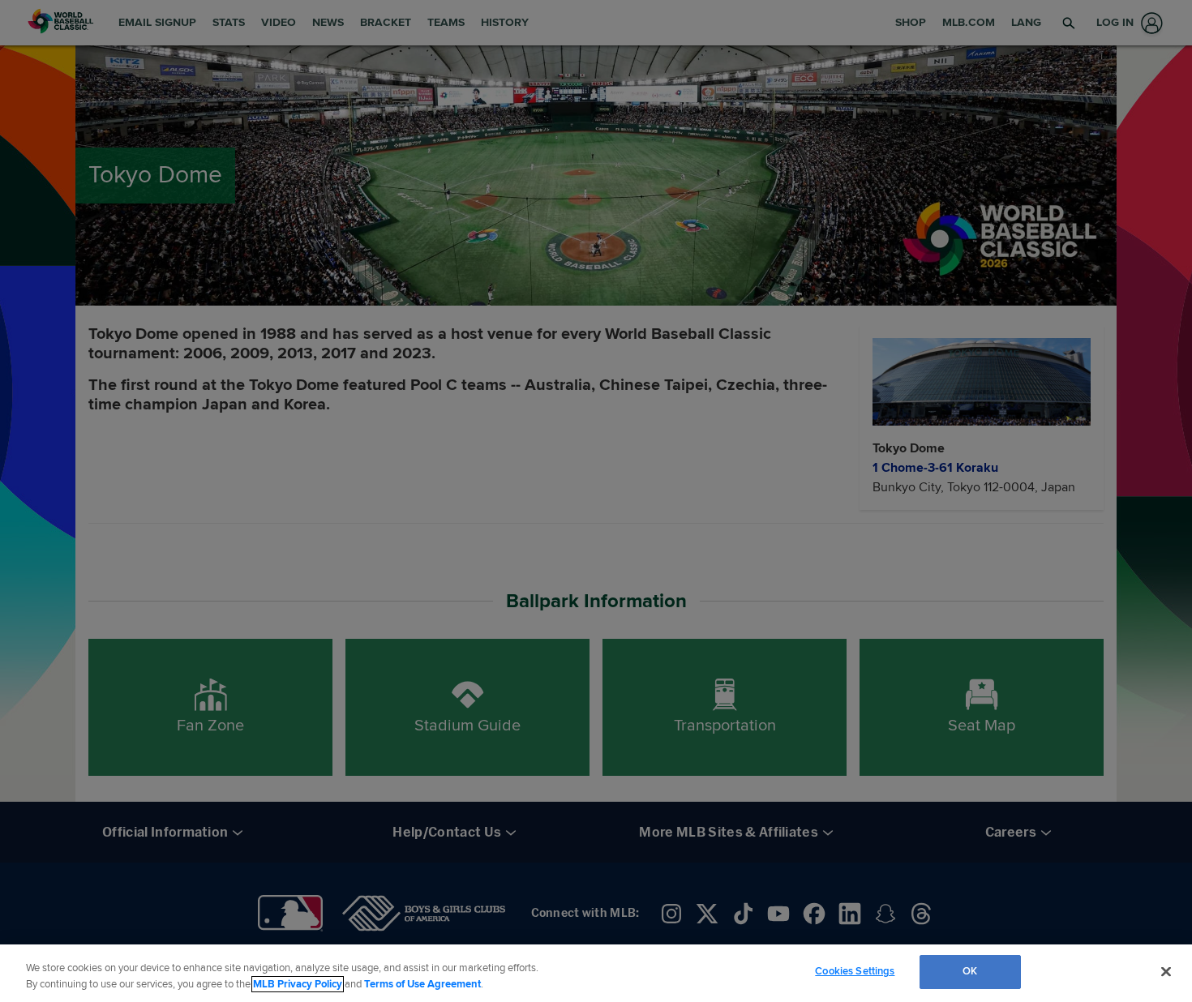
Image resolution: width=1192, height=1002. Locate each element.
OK (970, 971)
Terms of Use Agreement (422, 984)
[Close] (1166, 971)
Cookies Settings (854, 971)
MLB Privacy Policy (297, 984)
